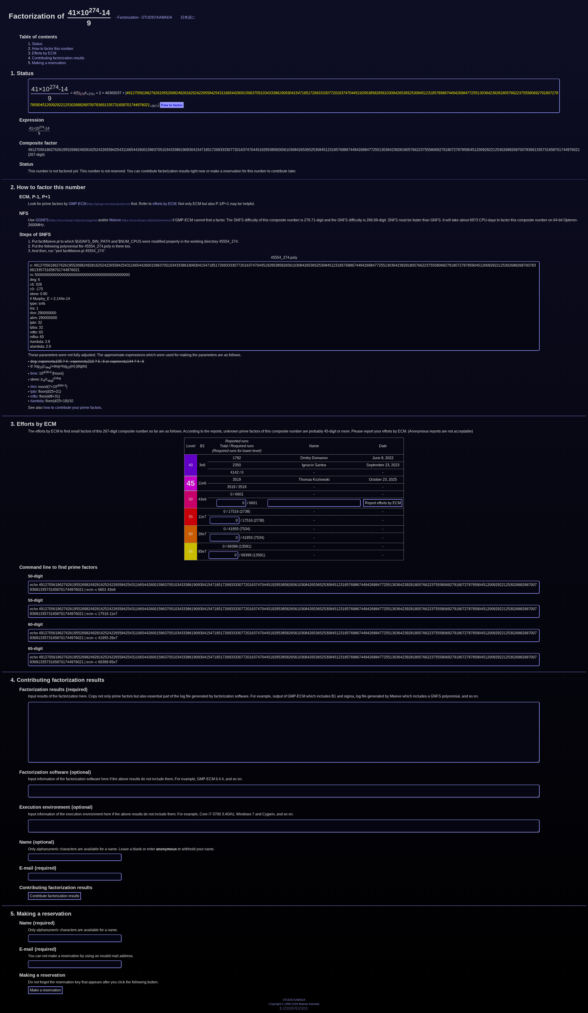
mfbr (33, 396)
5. (41, 914)
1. (22, 73)
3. (33, 424)
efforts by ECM (164, 204)
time (33, 374)
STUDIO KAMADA (156, 17)
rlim (33, 387)
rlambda (37, 401)
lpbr (33, 391)
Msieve (115, 220)
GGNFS (42, 220)
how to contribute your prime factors (72, 408)
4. (57, 680)
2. (48, 187)
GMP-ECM (77, 204)
